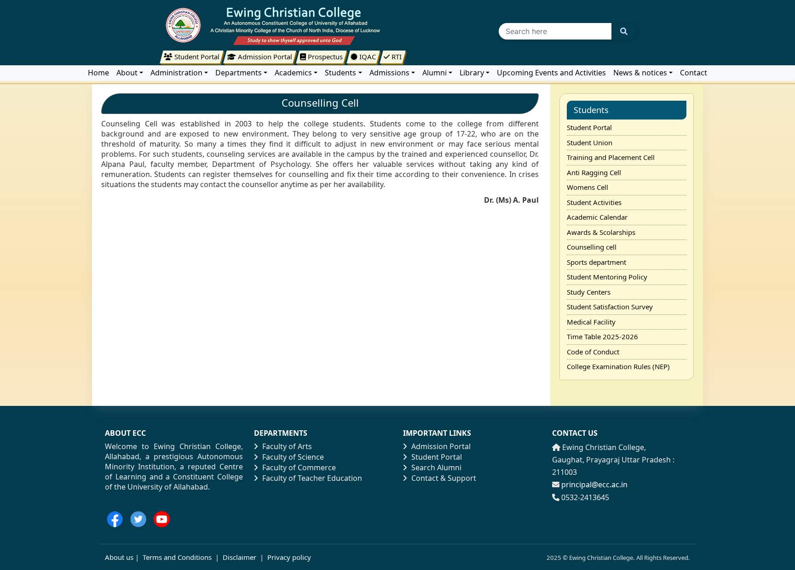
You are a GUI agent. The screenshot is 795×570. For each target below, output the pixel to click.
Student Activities (594, 202)
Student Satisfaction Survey (610, 306)
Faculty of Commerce (299, 467)
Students (340, 73)
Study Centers (589, 291)
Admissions (389, 73)
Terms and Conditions (177, 557)
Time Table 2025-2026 (602, 336)
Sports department (596, 262)
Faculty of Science (293, 457)
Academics (293, 73)
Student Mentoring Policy (607, 276)
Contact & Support (443, 478)
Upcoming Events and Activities (551, 73)
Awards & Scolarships (601, 232)
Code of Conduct (593, 351)
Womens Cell (587, 187)
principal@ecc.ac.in (594, 484)
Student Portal (589, 127)
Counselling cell (591, 246)
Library (472, 73)
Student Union (589, 142)
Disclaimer (239, 557)
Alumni (434, 73)
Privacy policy (288, 557)
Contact (693, 73)
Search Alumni (436, 467)
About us (119, 557)
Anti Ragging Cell (594, 172)
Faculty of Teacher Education (312, 478)
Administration (176, 73)
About (127, 73)
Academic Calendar (597, 217)
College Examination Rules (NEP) (618, 366)
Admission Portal (441, 446)
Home (98, 73)
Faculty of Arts (287, 446)
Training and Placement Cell (611, 157)
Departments (238, 73)
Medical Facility (591, 321)
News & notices (640, 73)
